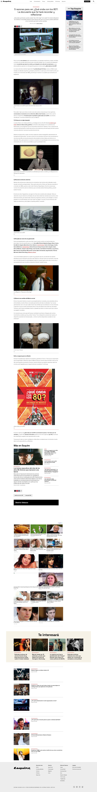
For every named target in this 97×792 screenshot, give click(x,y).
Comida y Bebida (50, 1)
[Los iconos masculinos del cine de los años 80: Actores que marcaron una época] (28, 457)
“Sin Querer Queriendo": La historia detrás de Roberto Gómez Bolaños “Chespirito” (51, 470)
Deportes (64, 1)
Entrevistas (57, 1)
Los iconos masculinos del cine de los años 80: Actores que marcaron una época (27, 470)
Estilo (31, 1)
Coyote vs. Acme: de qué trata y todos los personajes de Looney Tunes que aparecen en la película (45, 686)
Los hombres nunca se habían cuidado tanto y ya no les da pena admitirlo (75, 41)
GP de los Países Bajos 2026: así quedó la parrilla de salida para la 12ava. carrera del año (74, 47)
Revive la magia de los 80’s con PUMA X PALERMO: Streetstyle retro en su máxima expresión (51, 452)
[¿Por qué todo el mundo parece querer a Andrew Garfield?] (21, 724)
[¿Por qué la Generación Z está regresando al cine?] (21, 705)
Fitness (43, 1)
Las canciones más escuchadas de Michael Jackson (50, 480)
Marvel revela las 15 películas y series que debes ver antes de (38, 657)
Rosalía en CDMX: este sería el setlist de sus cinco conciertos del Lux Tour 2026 (46, 751)
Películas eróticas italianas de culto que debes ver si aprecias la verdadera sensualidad (75, 657)
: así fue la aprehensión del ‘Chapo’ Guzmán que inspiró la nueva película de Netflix (57, 657)
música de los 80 (19, 495)
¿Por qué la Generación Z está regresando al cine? (44, 700)
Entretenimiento (37, 1)
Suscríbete (87, 1)
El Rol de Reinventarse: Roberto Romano (41, 735)
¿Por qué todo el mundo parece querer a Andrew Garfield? (45, 719)
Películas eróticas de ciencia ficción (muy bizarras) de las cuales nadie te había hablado (21, 657)
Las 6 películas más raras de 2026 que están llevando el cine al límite (75, 36)
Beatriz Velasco (39, 23)
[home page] (7, 1)
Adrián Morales (22, 485)
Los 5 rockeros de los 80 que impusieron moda (50, 461)
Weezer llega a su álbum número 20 (40, 670)
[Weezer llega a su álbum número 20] (21, 674)
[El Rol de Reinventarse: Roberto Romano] (21, 739)
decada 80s (28, 495)
